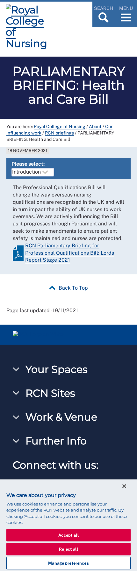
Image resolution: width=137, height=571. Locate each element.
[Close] (124, 486)
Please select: (28, 164)
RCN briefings (59, 132)
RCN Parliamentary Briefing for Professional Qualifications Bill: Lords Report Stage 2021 (69, 253)
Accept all (68, 535)
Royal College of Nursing (59, 126)
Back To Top (73, 288)
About (95, 126)
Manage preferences (68, 563)
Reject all (68, 549)
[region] (68, 525)
